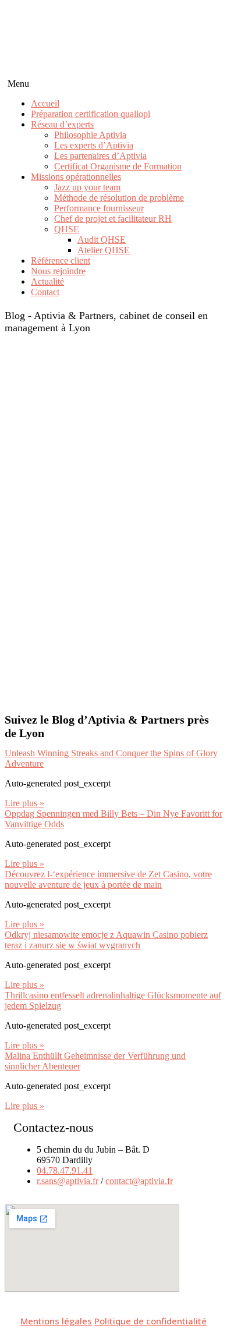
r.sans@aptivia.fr (67, 1181)
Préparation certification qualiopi (90, 114)
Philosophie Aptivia (90, 135)
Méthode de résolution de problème (119, 198)
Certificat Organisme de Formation (118, 166)
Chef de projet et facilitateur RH (113, 219)
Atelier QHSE (103, 250)
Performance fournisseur (99, 208)
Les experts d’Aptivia (93, 145)
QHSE (66, 229)
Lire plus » (24, 803)
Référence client (60, 260)
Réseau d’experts (62, 124)
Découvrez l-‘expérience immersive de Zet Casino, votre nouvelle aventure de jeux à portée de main (108, 879)
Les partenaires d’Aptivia (100, 156)
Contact (45, 292)
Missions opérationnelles (76, 177)
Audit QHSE (101, 239)
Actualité (47, 281)
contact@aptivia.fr (139, 1181)
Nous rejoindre (58, 271)
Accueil (45, 103)
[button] (113, 84)
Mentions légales (56, 1321)
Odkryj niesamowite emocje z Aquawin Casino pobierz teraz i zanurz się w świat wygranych (106, 940)
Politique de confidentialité (150, 1321)
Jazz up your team (87, 187)
